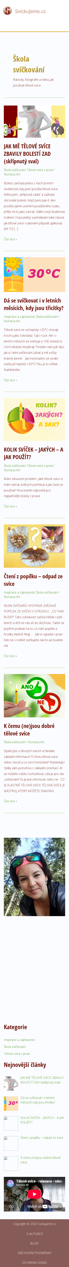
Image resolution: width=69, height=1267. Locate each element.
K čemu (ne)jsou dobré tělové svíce (29, 729)
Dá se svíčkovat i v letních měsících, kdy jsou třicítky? (33, 304)
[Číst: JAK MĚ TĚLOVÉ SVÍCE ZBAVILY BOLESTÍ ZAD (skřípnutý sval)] (34, 121)
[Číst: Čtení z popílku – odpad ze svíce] (34, 546)
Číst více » (10, 238)
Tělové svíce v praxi (40, 170)
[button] (34, 26)
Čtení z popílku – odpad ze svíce (33, 580)
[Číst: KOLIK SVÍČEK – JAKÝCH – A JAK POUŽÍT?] (34, 419)
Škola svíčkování (14, 170)
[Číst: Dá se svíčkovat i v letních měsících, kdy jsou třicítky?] (34, 274)
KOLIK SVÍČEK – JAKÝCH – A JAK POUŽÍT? (33, 453)
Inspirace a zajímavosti (19, 316)
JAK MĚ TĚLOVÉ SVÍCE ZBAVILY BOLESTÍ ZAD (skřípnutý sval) (27, 153)
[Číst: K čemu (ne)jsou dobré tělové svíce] (34, 695)
